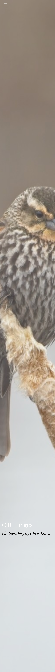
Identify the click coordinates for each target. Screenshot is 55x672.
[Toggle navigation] (5, 4)
